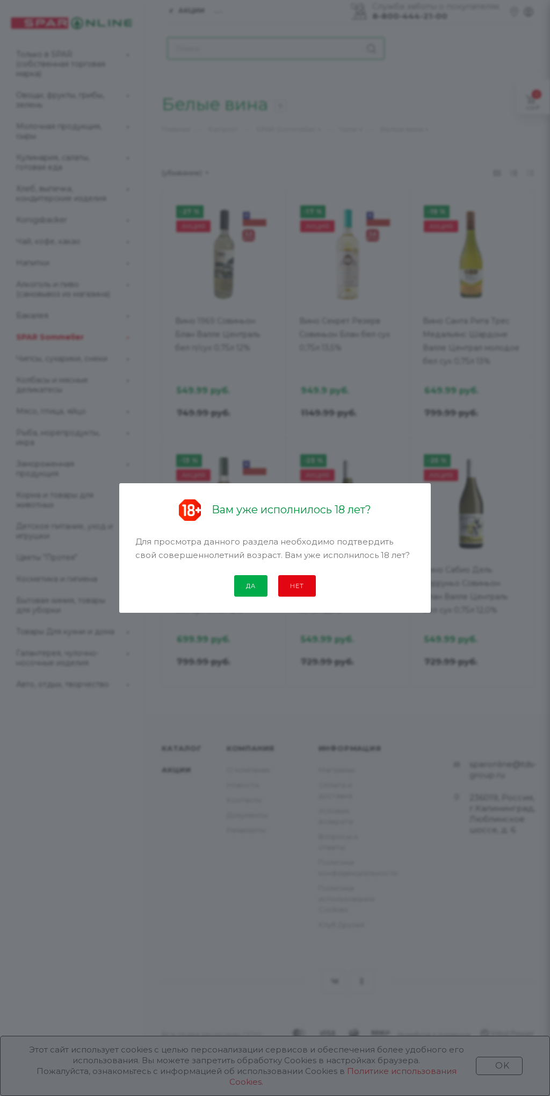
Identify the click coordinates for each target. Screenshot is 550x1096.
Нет (296, 586)
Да (251, 586)
